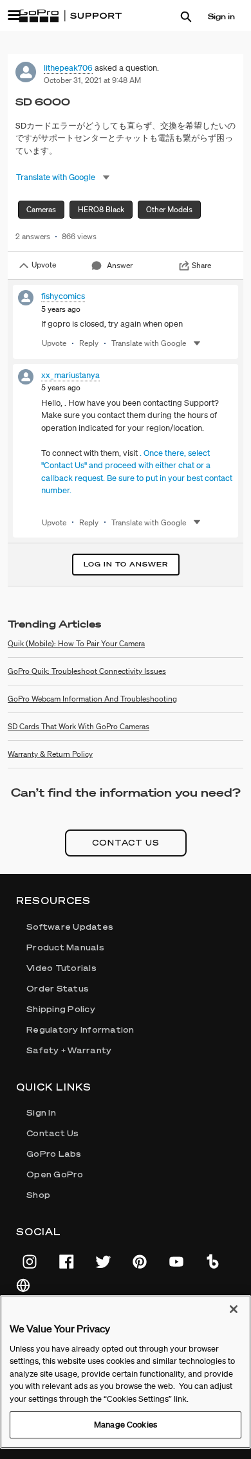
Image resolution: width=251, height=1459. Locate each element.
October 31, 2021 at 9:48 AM (92, 80)
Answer (120, 265)
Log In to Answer (126, 564)
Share (201, 265)
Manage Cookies (125, 1424)
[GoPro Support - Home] (70, 16)
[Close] (233, 1309)
